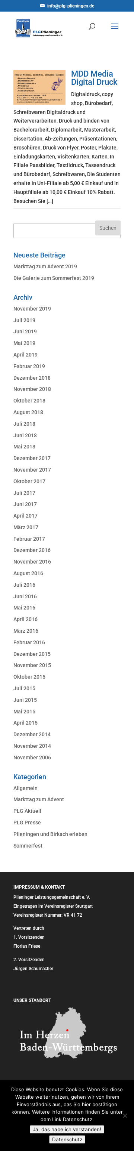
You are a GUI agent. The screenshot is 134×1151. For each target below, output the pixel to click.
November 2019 (32, 309)
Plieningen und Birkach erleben (50, 834)
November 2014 (32, 746)
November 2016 (32, 562)
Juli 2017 (24, 493)
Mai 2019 (24, 343)
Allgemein (25, 788)
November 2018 (32, 389)
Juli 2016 (24, 585)
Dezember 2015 (32, 654)
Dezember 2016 (32, 550)
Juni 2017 (25, 504)
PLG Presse (27, 823)
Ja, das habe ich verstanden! (67, 1129)
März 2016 (25, 631)
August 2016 (28, 573)
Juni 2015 (25, 700)
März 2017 (25, 527)
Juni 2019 (25, 331)
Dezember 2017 (32, 458)
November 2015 (32, 665)
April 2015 (25, 723)
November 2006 (32, 757)
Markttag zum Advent (38, 799)
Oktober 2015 (29, 677)
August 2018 (28, 412)
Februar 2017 (29, 539)
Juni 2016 (25, 596)
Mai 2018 (24, 447)
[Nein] (124, 1115)
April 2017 (25, 516)
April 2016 (25, 619)
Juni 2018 (25, 435)
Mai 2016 (24, 608)
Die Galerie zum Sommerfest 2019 (53, 278)
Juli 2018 (24, 424)
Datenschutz (67, 1139)
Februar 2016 (29, 642)
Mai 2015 (24, 712)
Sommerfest (27, 846)
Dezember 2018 (32, 378)
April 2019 (25, 355)
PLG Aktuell (27, 811)
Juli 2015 (24, 688)
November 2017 (32, 470)
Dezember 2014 (32, 734)
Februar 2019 (29, 366)
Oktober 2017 (29, 481)
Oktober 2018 (29, 401)
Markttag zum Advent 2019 (45, 266)
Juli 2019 (24, 320)
